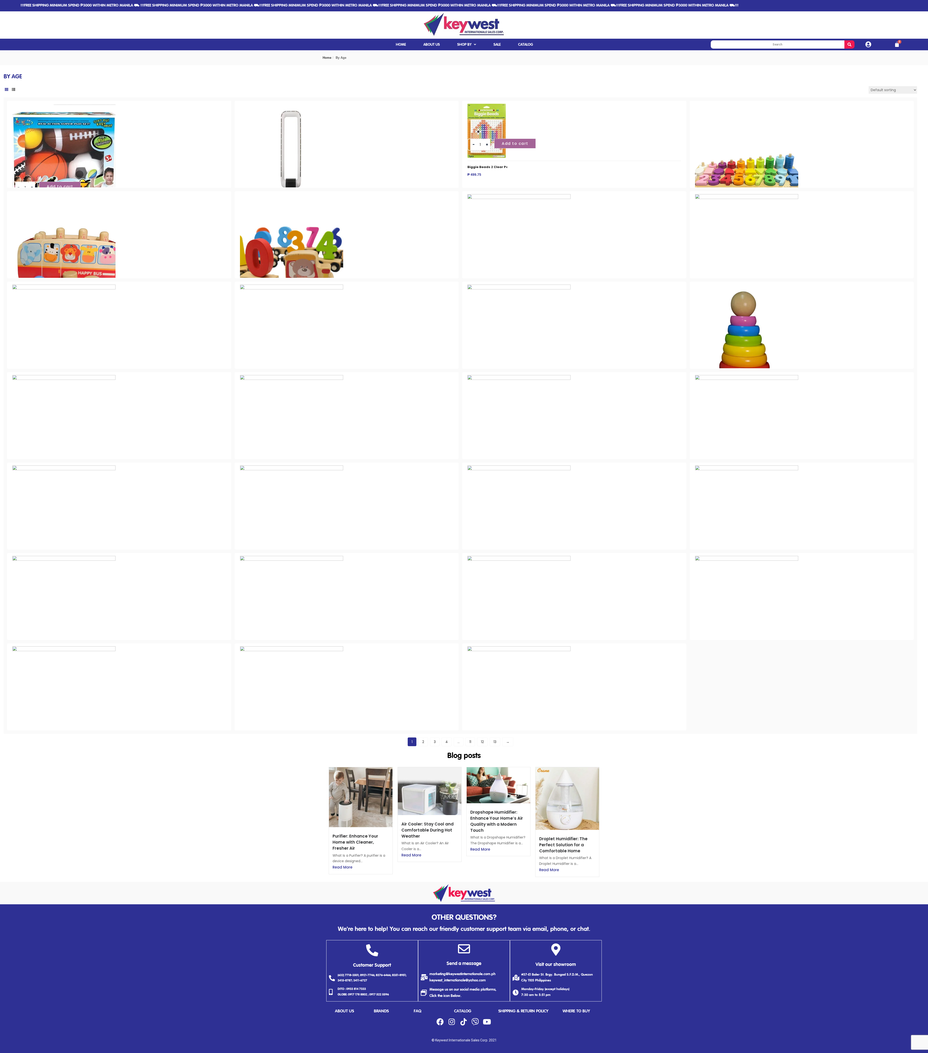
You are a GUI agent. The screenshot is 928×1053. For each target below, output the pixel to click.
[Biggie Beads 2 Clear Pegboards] (486, 106)
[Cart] (897, 44)
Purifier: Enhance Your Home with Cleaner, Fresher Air (355, 842)
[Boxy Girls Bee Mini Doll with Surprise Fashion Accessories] (291, 468)
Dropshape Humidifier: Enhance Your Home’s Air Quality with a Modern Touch (496, 821)
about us (344, 1011)
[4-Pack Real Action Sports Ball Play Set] (64, 106)
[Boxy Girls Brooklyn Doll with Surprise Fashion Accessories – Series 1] (519, 468)
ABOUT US (431, 44)
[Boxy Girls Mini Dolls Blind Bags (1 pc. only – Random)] (746, 558)
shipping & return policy (523, 1011)
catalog (462, 1011)
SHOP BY (464, 44)
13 (494, 741)
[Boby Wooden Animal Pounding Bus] (64, 196)
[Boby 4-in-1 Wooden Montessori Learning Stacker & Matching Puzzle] (746, 106)
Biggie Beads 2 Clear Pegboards (495, 167)
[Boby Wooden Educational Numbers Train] (291, 196)
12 (482, 741)
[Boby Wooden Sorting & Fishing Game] (291, 377)
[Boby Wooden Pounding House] (291, 287)
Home (327, 57)
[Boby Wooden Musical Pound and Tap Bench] (64, 287)
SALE (497, 44)
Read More (342, 867)
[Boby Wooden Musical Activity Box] (746, 196)
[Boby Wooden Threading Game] (746, 377)
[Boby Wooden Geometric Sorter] (519, 196)
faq (417, 1011)
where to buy (576, 1011)
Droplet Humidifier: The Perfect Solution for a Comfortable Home (563, 845)
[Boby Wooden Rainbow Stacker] (746, 287)
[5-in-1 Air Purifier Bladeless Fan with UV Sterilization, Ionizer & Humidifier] (291, 106)
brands (381, 1011)
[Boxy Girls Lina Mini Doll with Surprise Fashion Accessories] (519, 558)
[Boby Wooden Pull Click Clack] (519, 287)
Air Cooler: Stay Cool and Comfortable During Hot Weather (427, 830)
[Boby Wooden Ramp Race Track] (64, 377)
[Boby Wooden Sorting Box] (519, 377)
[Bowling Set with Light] (64, 468)
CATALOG (525, 44)
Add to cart (60, 186)
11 (470, 741)
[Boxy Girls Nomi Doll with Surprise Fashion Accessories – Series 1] (64, 649)
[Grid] (6, 89)
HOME (401, 44)
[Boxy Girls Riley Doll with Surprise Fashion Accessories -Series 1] (291, 649)
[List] (13, 89)
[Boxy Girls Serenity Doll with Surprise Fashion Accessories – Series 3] (519, 649)
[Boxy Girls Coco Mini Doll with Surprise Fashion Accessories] (746, 468)
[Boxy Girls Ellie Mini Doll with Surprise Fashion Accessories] (64, 558)
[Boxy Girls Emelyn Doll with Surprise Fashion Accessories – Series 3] (291, 558)
